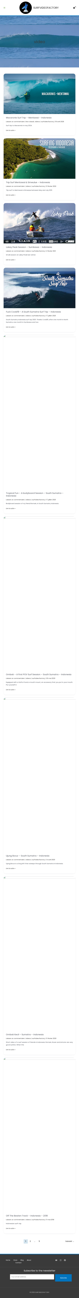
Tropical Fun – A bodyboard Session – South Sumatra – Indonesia (34, 494)
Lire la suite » (11, 130)
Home (8, 1260)
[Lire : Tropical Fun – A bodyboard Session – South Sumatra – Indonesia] (39, 412)
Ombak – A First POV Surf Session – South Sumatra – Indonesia (38, 674)
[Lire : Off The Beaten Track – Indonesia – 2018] (39, 1135)
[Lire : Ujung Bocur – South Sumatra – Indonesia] (39, 775)
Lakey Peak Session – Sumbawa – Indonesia (29, 247)
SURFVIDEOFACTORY (46, 8)
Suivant (69, 1241)
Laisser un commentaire (15, 121)
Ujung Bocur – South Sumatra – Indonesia (27, 855)
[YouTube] (56, 1260)
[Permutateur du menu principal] (4, 8)
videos (37, 121)
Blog (22, 1260)
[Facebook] (65, 1260)
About (29, 1260)
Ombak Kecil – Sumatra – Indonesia (25, 1034)
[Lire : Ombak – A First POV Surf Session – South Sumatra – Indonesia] (39, 593)
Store (15, 1260)
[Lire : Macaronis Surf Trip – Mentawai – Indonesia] (39, 94)
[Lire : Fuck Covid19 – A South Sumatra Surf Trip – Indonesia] (39, 288)
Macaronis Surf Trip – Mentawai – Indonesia (29, 117)
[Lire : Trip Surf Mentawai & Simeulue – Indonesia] (39, 158)
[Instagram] (61, 1260)
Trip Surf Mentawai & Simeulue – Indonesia (28, 182)
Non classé (30, 121)
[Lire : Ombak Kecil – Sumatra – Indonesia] (39, 953)
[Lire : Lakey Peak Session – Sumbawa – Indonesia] (39, 223)
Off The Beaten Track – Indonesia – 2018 (27, 1215)
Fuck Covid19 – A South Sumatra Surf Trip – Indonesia (33, 311)
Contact (18, 1263)
